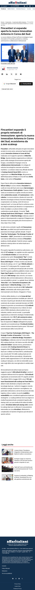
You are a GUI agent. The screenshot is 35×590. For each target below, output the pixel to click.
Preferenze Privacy (17, 588)
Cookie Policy (18, 586)
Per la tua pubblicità (7, 573)
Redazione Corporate (12, 67)
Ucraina (29, 9)
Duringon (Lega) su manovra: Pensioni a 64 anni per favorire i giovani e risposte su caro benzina (23, 460)
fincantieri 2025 (7, 89)
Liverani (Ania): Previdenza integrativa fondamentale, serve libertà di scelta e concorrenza (23, 452)
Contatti (4, 566)
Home (2, 22)
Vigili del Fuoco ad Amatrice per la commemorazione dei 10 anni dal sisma (23, 469)
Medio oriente (11, 9)
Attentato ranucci (20, 9)
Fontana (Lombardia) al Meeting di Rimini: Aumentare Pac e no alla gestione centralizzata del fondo (23, 477)
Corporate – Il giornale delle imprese (15, 22)
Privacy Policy (17, 584)
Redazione (4, 571)
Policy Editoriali (6, 568)
